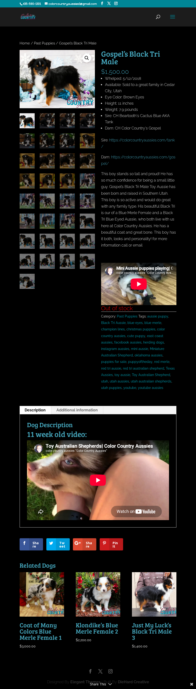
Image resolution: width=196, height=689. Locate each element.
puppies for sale (113, 362)
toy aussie (122, 375)
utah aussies (119, 381)
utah (104, 381)
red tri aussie (111, 368)
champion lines (113, 329)
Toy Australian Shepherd (151, 375)
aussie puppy (157, 316)
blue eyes (135, 323)
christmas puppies (140, 329)
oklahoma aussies (149, 355)
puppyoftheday (140, 362)
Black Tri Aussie (113, 323)
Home (25, 43)
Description (35, 410)
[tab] (35, 410)
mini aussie (139, 349)
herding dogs (153, 342)
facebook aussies (128, 342)
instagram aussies (115, 349)
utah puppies (111, 388)
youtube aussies (150, 388)
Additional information (77, 410)
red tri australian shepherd (143, 368)
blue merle (152, 323)
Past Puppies (44, 43)
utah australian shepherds (151, 381)
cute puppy (136, 336)
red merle (161, 362)
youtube (129, 388)
